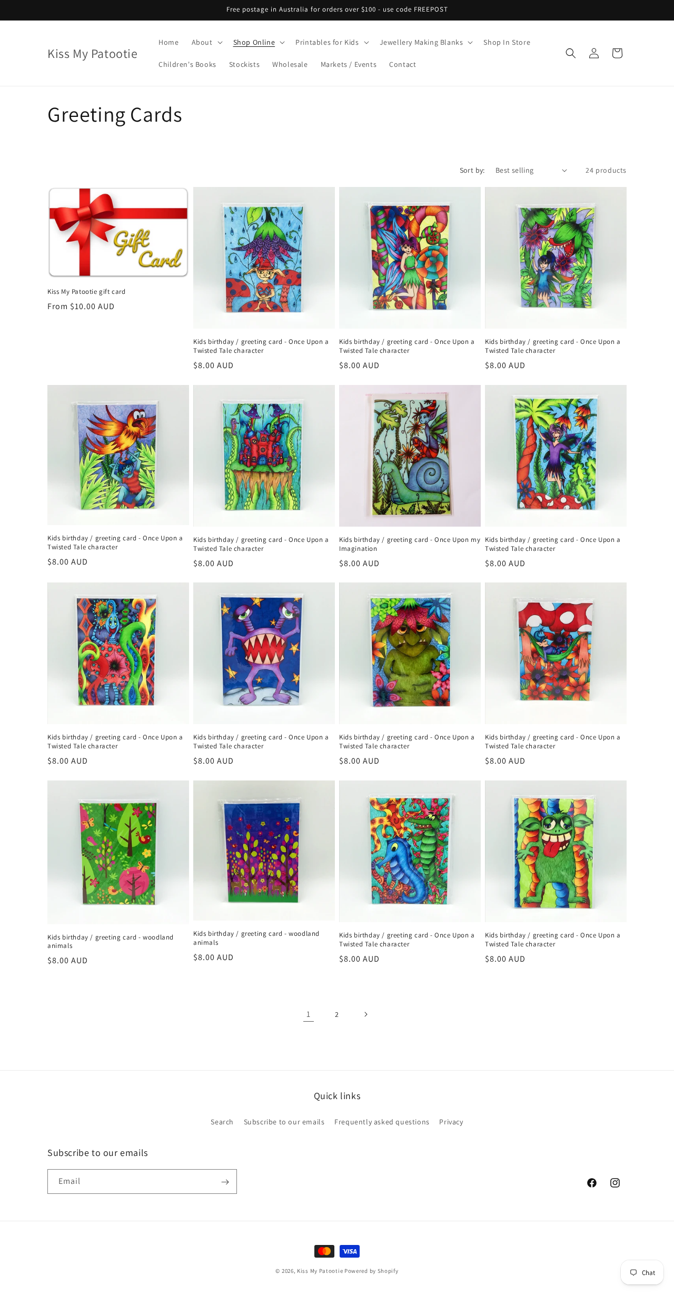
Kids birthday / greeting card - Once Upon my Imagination (409, 544)
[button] (206, 42)
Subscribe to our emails (284, 1121)
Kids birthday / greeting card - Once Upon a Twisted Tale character (261, 346)
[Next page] (365, 1014)
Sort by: (472, 170)
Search (222, 1121)
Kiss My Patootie (320, 1270)
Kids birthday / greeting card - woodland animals (110, 942)
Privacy (451, 1121)
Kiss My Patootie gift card (86, 291)
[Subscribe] (224, 1182)
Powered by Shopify (371, 1270)
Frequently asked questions (382, 1121)
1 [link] (308, 1013)
